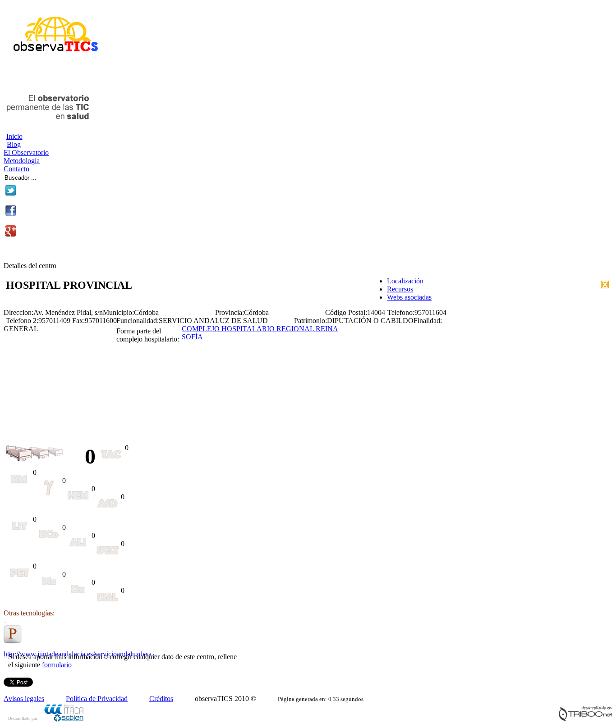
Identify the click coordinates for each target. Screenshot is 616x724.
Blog (14, 144)
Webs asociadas (409, 297)
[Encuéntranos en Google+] (10, 234)
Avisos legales (24, 698)
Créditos (161, 698)
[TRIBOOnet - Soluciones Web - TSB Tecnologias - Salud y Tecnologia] (585, 719)
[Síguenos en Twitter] (10, 193)
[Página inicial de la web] (52, 55)
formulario (57, 665)
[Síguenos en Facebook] (10, 214)
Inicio (14, 136)
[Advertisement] (109, 75)
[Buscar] (68, 176)
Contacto (16, 169)
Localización (405, 281)
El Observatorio (26, 152)
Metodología (22, 160)
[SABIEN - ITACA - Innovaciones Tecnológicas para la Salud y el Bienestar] (64, 720)
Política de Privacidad (97, 698)
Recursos (400, 289)
